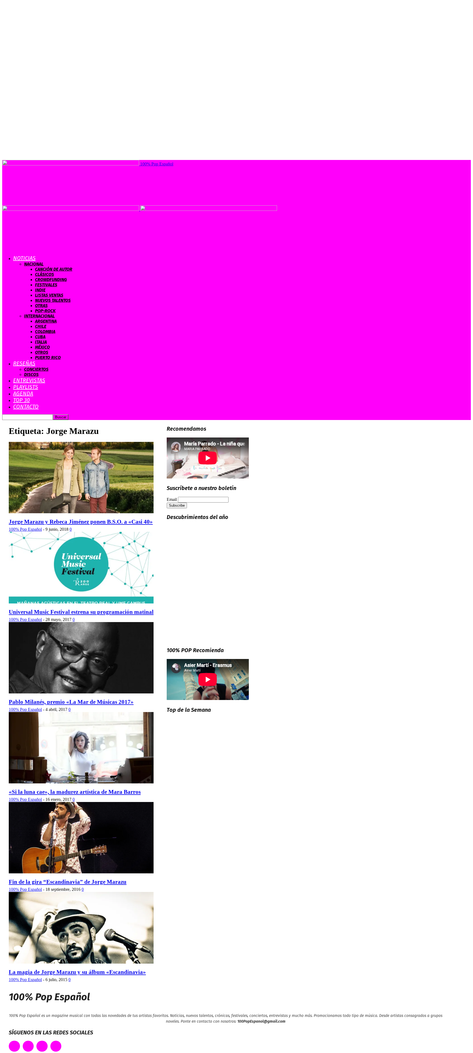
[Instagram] (42, 1046)
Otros (41, 352)
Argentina (46, 321)
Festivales (46, 284)
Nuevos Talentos (53, 300)
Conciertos (36, 369)
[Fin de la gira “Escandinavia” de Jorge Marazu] (81, 872)
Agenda (23, 393)
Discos (31, 374)
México (42, 347)
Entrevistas (29, 380)
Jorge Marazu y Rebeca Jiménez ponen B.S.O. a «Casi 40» (81, 521)
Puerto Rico (48, 357)
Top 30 (21, 400)
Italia (41, 342)
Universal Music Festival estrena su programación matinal (81, 612)
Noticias (24, 258)
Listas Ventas (49, 295)
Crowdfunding (51, 279)
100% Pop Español (25, 529)
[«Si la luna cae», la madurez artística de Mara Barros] (81, 782)
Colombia (45, 331)
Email (172, 499)
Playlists (25, 387)
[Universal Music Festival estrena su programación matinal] (81, 602)
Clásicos (44, 274)
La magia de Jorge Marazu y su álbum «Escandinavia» (77, 972)
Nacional (34, 264)
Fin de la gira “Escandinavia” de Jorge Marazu (67, 882)
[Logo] (71, 209)
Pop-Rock (45, 310)
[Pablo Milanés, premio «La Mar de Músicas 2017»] (81, 692)
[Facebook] (14, 1046)
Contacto (26, 406)
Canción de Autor (53, 269)
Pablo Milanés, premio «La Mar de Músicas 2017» (71, 702)
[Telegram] (56, 1046)
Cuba (40, 336)
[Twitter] (28, 1046)
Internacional (39, 316)
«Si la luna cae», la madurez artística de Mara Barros (75, 792)
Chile (40, 326)
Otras (41, 305)
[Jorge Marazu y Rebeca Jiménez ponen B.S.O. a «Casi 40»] (81, 511)
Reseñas (24, 363)
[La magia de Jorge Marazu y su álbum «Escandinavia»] (81, 962)
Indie (40, 290)
